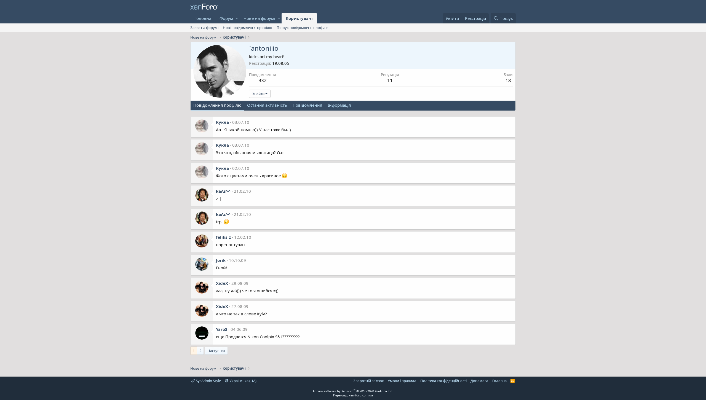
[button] (236, 18)
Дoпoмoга (479, 380)
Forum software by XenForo (353, 391)
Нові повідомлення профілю (247, 27)
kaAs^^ (223, 191)
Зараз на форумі (204, 27)
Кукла (222, 122)
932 (262, 80)
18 (508, 80)
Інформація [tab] (339, 105)
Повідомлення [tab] (307, 105)
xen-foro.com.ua (361, 395)
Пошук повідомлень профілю (302, 27)
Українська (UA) (242, 380)
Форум (226, 18)
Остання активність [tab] (267, 105)
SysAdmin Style (208, 380)
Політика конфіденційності (443, 380)
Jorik (221, 260)
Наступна (215, 350)
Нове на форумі (259, 18)
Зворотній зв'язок (368, 380)
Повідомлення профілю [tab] (217, 105)
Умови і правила (402, 380)
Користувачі (299, 18)
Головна (202, 18)
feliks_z (223, 237)
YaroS (221, 329)
